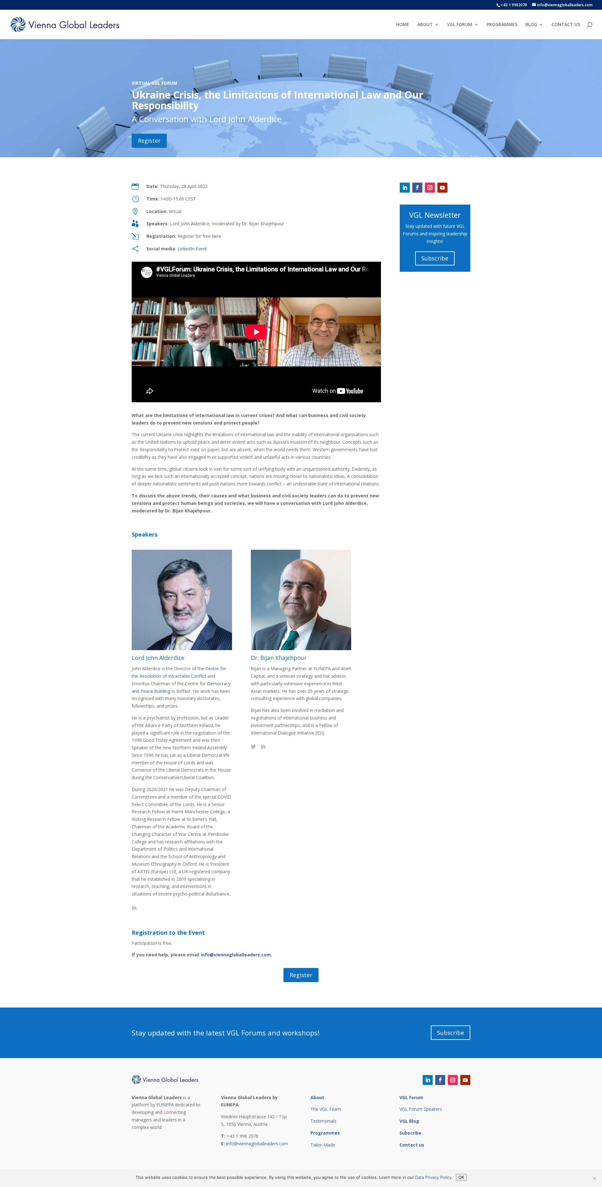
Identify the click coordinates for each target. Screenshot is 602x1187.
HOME (402, 24)
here (216, 236)
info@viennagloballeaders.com (236, 955)
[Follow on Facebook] (417, 188)
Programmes (325, 1133)
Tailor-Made (322, 1145)
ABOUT (425, 24)
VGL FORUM (459, 24)
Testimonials (323, 1121)
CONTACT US (566, 24)
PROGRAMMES (502, 24)
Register (149, 140)
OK (461, 1177)
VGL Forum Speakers (420, 1109)
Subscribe (434, 258)
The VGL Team (325, 1109)
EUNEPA (165, 1105)
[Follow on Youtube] (442, 188)
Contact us (411, 1145)
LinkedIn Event (192, 249)
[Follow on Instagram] (430, 188)
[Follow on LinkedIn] (405, 188)
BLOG (531, 24)
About (317, 1097)
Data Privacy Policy (433, 1177)
